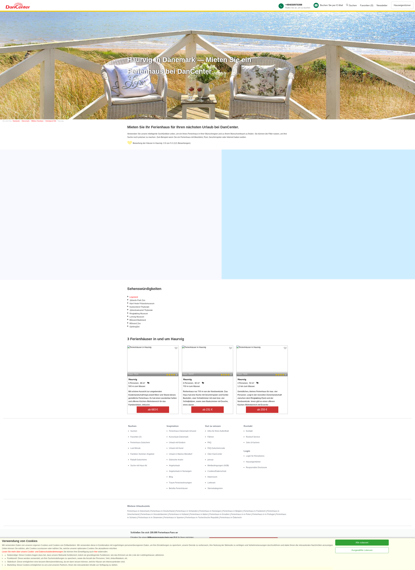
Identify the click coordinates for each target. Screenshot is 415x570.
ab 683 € (153, 409)
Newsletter (382, 5)
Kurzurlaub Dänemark (178, 437)
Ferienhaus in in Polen (241, 514)
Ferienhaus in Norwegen (210, 511)
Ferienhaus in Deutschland (162, 511)
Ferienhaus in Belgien (232, 511)
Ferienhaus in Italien (199, 514)
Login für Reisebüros (255, 456)
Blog (171, 477)
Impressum (212, 477)
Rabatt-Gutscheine (138, 460)
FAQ (209, 442)
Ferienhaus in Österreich (231, 517)
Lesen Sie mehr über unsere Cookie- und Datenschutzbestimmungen (32, 552)
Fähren (211, 437)
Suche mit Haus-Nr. (138, 465)
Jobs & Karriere (253, 442)
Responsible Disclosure (256, 467)
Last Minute (135, 448)
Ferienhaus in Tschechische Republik (202, 517)
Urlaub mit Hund (176, 448)
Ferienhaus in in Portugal (263, 514)
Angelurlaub (174, 465)
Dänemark (25, 121)
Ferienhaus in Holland (179, 514)
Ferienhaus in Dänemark (138, 511)
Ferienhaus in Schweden (187, 511)
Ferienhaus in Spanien (174, 517)
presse (210, 460)
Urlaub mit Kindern (177, 442)
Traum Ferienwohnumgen (180, 483)
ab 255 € (262, 409)
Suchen (352, 5)
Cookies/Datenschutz (217, 471)
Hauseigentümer (402, 5)
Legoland (134, 297)
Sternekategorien (215, 488)
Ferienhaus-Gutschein (140, 442)
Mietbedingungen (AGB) (218, 465)
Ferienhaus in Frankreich (255, 511)
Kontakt (249, 431)
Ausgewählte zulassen (362, 550)
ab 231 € (207, 409)
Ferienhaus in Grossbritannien (154, 514)
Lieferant (211, 483)
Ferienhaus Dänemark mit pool (182, 431)
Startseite (16, 121)
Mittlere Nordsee (37, 121)
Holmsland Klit (50, 121)
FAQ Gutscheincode (216, 448)
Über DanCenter (215, 454)
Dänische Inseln (176, 460)
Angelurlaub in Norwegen (180, 471)
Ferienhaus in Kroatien (219, 514)
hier (96, 552)
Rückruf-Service (253, 437)
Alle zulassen (362, 542)
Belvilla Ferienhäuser (178, 488)
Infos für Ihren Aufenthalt (218, 431)
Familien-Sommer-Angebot (142, 454)
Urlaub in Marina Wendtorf (180, 454)
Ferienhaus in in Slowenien (150, 517)
